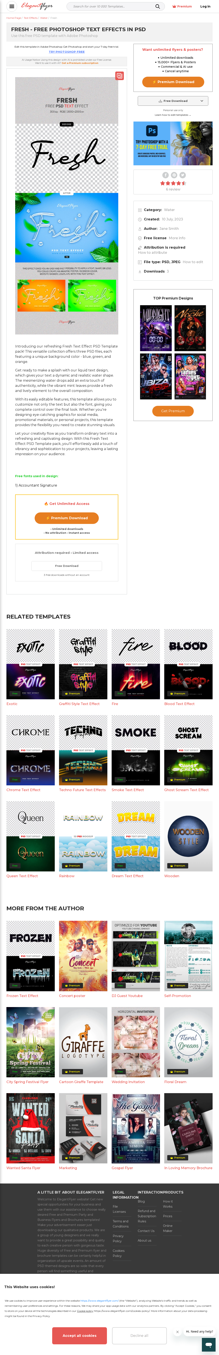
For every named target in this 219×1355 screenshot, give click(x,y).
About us (144, 1240)
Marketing (68, 1168)
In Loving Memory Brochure (188, 1168)
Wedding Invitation (128, 1082)
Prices (167, 1216)
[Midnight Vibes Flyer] (156, 328)
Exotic (11, 704)
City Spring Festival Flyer (27, 1082)
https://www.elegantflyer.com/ (99, 1300)
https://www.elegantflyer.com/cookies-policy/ (122, 1310)
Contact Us (146, 1231)
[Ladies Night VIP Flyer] (190, 376)
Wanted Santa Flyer (23, 1168)
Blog (141, 1201)
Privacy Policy (118, 1238)
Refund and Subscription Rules (147, 1216)
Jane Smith (169, 229)
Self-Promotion (177, 996)
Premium (184, 6)
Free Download (66, 566)
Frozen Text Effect (22, 996)
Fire (115, 704)
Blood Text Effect (179, 704)
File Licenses (119, 1209)
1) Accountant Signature (36, 485)
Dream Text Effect (128, 876)
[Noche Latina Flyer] (190, 328)
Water (169, 210)
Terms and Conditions (121, 1223)
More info (177, 238)
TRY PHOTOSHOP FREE (67, 51)
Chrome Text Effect (23, 790)
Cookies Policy (118, 1253)
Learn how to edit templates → (173, 114)
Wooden (171, 876)
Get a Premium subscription (80, 63)
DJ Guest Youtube (127, 996)
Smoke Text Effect (128, 790)
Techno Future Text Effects (82, 790)
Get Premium (173, 411)
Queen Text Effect (22, 876)
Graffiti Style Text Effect (79, 704)
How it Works (168, 1204)
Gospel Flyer (122, 1168)
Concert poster (72, 996)
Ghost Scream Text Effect (186, 790)
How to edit (193, 262)
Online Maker (168, 1228)
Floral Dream (175, 1082)
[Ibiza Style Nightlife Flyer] (156, 376)
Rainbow (66, 876)
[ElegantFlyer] (37, 6)
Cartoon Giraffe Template (81, 1082)
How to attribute (152, 253)
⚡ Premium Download (67, 518)
